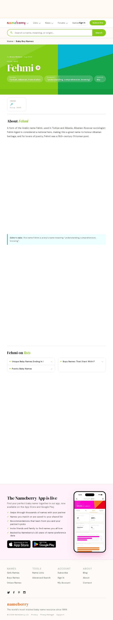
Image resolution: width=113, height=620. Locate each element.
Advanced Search (41, 577)
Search (98, 33)
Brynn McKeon (16, 57)
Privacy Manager (47, 615)
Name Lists (38, 572)
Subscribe (98, 23)
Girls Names (13, 572)
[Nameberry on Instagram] (24, 592)
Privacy (34, 615)
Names (22, 23)
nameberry (18, 604)
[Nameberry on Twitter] (8, 592)
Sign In (82, 23)
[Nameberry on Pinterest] (19, 592)
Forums (61, 23)
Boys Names (13, 577)
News (47, 23)
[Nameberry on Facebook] (13, 592)
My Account (64, 582)
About (86, 577)
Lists (35, 23)
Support (60, 615)
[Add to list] (38, 67)
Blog (85, 572)
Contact (87, 582)
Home (10, 41)
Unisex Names (14, 582)
